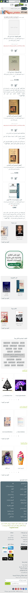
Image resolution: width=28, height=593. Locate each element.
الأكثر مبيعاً (19, 526)
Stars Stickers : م (21, 432)
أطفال (12, 489)
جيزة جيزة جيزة (15, 343)
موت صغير (5, 346)
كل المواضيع (23, 484)
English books (13, 528)
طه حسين (13, 365)
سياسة (12, 508)
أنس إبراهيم (20, 295)
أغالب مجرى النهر (20, 362)
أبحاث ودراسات (6, 526)
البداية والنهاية (7, 343)
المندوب (6, 294)
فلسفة (25, 511)
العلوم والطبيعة (10, 506)
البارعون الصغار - (20, 468)
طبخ (25, 492)
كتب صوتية (14, 524)
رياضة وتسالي (23, 508)
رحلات (25, 514)
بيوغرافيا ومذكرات (10, 486)
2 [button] (16, 399)
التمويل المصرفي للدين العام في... (14, 116)
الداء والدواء (10, 352)
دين (25, 506)
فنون (25, 486)
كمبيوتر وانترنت (10, 500)
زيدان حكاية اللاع (20, 237)
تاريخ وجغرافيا (23, 495)
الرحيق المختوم (11, 362)
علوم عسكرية (23, 517)
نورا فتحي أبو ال (4, 239)
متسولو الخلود (20, 294)
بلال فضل (22, 343)
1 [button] (18, 399)
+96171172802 (23, 569)
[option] (20, 385)
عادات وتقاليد (11, 514)
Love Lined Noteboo (7, 432)
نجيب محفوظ (21, 346)
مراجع (12, 503)
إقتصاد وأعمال (23, 489)
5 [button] (9, 399)
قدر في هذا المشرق (19, 324)
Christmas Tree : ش (7, 396)
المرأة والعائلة (23, 503)
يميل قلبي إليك (4, 237)
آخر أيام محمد (4, 324)
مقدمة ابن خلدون (10, 359)
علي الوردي (7, 365)
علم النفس (11, 517)
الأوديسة (20, 349)
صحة (12, 492)
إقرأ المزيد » (21, 96)
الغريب (5, 362)
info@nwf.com (23, 571)
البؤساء (15, 349)
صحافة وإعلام (23, 500)
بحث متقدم (21, 524)
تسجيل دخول (23, 1)
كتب (26, 524)
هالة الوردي (4, 325)
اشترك (7, 584)
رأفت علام (6, 295)
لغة (13, 484)
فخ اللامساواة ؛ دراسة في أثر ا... (14, 72)
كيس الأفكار (7, 468)
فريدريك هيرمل (19, 239)
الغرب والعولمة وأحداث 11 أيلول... (14, 200)
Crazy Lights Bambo (21, 396)
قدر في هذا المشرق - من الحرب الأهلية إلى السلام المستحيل (14, 356)
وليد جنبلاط (19, 325)
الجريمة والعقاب (13, 346)
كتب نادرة (13, 526)
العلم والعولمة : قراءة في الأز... (14, 37)
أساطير (12, 497)
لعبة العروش (18, 359)
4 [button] (11, 399)
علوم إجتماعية (10, 511)
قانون (25, 519)
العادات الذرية (9, 349)
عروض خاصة (7, 524)
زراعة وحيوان (11, 495)
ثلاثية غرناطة (20, 365)
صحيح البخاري (17, 352)
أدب (25, 497)
